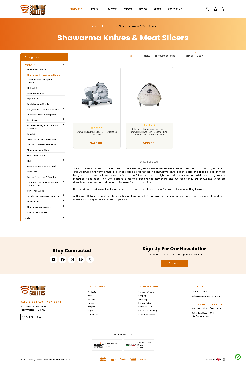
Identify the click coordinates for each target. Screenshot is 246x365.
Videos (128, 8)
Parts (94, 8)
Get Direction (33, 317)
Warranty (142, 299)
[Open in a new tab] (90, 259)
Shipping (142, 295)
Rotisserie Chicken (36, 155)
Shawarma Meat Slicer (38, 150)
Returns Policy (145, 306)
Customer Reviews (147, 314)
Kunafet (31, 134)
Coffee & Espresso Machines (41, 144)
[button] (44, 57)
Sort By (189, 55)
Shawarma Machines (37, 69)
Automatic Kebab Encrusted (41, 166)
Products (76, 8)
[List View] (138, 55)
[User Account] (215, 9)
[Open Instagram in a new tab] (72, 259)
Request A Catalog (147, 310)
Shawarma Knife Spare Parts (40, 81)
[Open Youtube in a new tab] (53, 259)
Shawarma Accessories (39, 207)
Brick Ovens (33, 171)
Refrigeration (33, 201)
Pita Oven (32, 87)
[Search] (207, 9)
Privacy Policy (144, 303)
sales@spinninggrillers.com (206, 296)
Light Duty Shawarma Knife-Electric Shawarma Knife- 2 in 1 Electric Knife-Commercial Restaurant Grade (149, 132)
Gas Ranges (33, 120)
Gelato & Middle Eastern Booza (42, 139)
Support (112, 8)
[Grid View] (131, 55)
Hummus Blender (35, 93)
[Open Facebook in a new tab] (63, 259)
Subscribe (174, 263)
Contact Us (175, 8)
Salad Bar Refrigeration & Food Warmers (42, 127)
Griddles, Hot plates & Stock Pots (43, 196)
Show (147, 55)
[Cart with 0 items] (223, 9)
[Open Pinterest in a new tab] (81, 259)
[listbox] (167, 55)
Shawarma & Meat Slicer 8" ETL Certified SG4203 (97, 133)
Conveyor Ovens (35, 190)
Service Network (146, 292)
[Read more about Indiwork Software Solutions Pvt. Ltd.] (224, 359)
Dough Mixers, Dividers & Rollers (43, 109)
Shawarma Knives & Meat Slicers (43, 75)
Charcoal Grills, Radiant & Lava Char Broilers (42, 184)
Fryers (30, 160)
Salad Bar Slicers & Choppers (41, 114)
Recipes (143, 8)
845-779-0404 (199, 291)
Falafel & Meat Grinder (38, 104)
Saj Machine (33, 98)
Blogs (157, 8)
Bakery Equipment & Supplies (41, 177)
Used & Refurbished (37, 212)
